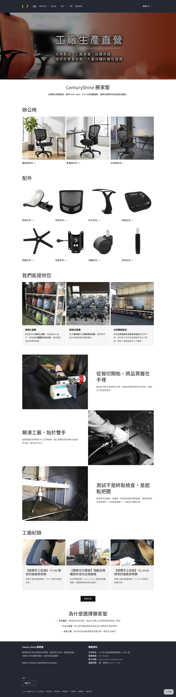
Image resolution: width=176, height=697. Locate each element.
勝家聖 (29, 691)
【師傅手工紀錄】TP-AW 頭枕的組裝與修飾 (43, 572)
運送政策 (65, 691)
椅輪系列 (92, 260)
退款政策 (57, 691)
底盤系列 (59, 260)
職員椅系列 (27, 163)
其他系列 (126, 260)
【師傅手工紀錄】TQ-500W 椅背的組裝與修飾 (131, 572)
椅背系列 (59, 220)
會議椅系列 (71, 163)
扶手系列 (92, 220)
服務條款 (81, 691)
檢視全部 (88, 598)
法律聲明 (73, 691)
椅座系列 (126, 220)
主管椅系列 (116, 163)
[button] (43, 6)
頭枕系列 (26, 220)
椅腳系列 (26, 260)
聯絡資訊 (89, 691)
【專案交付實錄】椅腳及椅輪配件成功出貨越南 (87, 572)
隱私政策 (49, 691)
